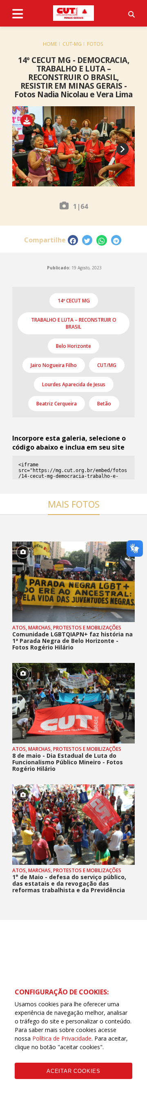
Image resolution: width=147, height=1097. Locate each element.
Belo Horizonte (73, 346)
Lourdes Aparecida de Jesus (73, 384)
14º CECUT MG (74, 300)
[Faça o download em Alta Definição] (29, 120)
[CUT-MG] (73, 13)
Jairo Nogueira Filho (54, 365)
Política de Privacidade (61, 1038)
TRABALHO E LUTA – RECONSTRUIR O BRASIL (73, 323)
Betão (104, 403)
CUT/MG (106, 365)
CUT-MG (72, 43)
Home (50, 43)
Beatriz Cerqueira (56, 403)
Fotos (95, 43)
